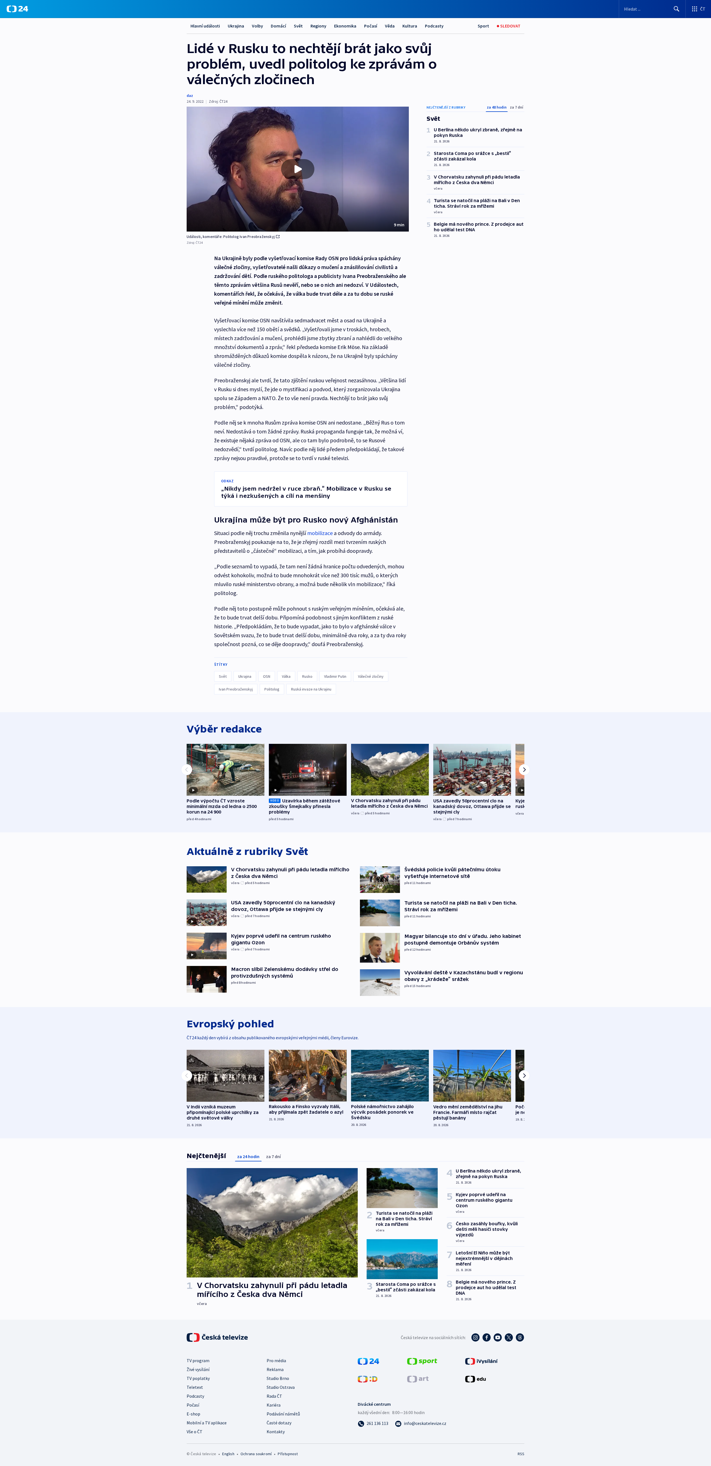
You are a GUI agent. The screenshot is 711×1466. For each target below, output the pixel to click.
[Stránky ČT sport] (422, 1361)
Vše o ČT (194, 1431)
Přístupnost (288, 1453)
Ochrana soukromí (256, 1453)
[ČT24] (17, 9)
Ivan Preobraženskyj (236, 689)
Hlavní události (205, 26)
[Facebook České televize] (486, 1337)
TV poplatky (198, 1378)
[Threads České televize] (519, 1337)
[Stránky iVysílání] (481, 1361)
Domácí (278, 26)
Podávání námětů (283, 1414)
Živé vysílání (198, 1369)
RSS (521, 1453)
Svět (298, 26)
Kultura (409, 26)
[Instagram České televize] (475, 1337)
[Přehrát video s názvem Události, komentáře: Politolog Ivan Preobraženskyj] (297, 169)
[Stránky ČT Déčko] (367, 1378)
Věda (390, 26)
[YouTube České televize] (497, 1337)
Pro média (276, 1360)
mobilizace (320, 532)
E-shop (193, 1414)
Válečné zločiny (371, 676)
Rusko (307, 676)
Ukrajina (236, 26)
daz (190, 95)
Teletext (195, 1387)
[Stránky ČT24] (368, 1361)
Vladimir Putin (335, 676)
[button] (298, 169)
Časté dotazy (279, 1422)
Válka (286, 676)
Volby (257, 26)
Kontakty (276, 1431)
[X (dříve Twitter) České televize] (508, 1337)
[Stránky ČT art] (418, 1378)
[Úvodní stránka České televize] (218, 1337)
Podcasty (434, 26)
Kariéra (274, 1405)
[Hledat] (676, 9)
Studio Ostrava (281, 1387)
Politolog (271, 689)
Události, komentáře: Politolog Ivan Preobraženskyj (231, 236)
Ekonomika (345, 26)
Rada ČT (274, 1396)
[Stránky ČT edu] (475, 1378)
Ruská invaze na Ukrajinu (311, 689)
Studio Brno (278, 1378)
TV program (198, 1360)
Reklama (275, 1369)
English (228, 1453)
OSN (266, 676)
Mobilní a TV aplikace (207, 1422)
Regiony (318, 26)
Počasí (370, 26)
